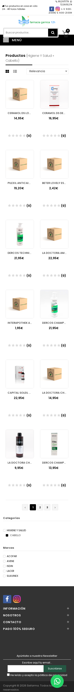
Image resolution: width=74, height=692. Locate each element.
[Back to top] (69, 684)
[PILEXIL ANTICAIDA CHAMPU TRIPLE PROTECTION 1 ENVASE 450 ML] (20, 160)
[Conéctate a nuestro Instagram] (57, 9)
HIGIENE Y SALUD (16, 530)
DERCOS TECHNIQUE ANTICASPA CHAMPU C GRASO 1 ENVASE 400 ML (21, 253)
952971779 (63, 1)
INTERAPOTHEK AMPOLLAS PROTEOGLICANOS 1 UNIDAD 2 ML (21, 323)
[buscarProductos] (53, 32)
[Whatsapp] (57, 681)
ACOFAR (12, 556)
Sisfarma (33, 685)
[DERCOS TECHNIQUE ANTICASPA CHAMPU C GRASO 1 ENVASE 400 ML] (20, 230)
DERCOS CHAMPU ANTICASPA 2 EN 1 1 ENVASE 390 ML (55, 323)
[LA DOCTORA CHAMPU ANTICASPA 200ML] (20, 440)
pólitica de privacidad (52, 675)
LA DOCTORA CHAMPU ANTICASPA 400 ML (55, 393)
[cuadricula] (8, 71)
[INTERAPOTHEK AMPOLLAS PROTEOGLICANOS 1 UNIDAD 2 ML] (20, 300)
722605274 (66, 4)
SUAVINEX (12, 576)
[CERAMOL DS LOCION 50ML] (20, 90)
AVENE (10, 561)
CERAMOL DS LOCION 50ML (21, 113)
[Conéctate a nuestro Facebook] (51, 9)
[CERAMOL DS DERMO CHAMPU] (54, 90)
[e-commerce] (37, 21)
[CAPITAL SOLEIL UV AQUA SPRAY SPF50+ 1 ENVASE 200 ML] (20, 370)
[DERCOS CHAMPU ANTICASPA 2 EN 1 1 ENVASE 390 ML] (54, 300)
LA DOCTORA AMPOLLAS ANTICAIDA (55, 253)
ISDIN (10, 566)
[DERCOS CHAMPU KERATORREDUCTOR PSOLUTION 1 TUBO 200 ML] (54, 440)
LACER (10, 571)
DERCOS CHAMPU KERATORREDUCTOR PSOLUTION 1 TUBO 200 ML (55, 463)
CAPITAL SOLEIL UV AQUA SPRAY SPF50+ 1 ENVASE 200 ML (21, 393)
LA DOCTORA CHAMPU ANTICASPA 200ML (21, 463)
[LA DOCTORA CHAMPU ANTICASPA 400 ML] (54, 370)
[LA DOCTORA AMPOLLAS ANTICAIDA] (54, 230)
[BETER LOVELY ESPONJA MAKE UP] (54, 160)
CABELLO (15, 535)
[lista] (15, 71)
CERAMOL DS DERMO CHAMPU (55, 113)
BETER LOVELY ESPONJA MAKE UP (55, 183)
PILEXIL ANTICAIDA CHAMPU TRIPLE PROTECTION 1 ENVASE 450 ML (21, 183)
